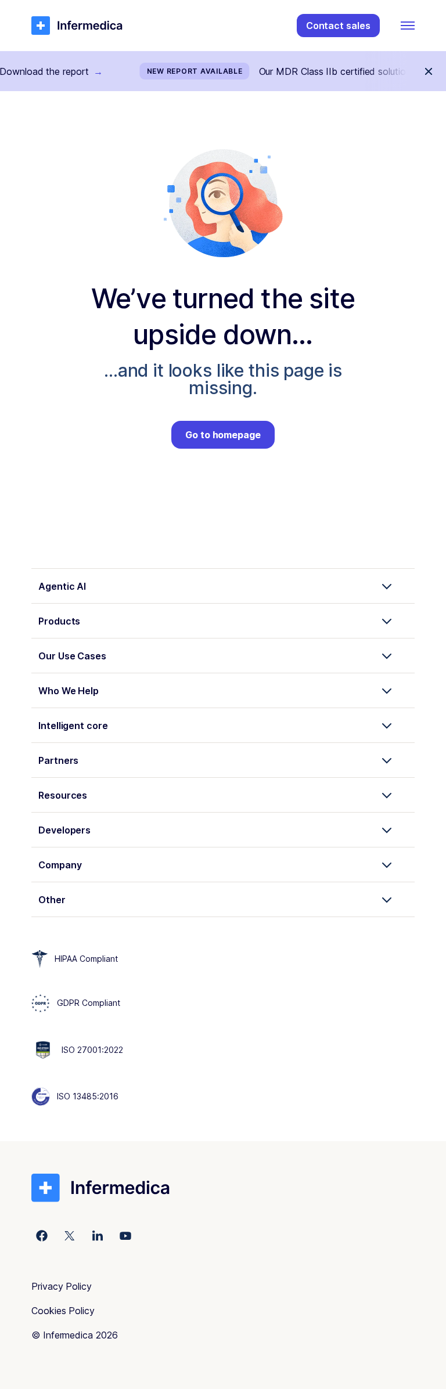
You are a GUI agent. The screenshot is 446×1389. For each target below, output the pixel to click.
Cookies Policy (63, 1310)
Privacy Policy (61, 1286)
